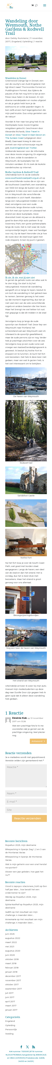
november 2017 (13, 980)
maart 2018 (10, 963)
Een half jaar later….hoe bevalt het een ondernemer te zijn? (26, 889)
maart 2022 (11, 942)
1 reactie (38, 41)
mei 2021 (9, 946)
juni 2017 (9, 997)
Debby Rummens (19, 38)
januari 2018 (11, 972)
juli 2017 (9, 993)
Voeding (9, 1034)
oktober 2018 (12, 959)
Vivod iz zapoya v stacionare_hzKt (22, 886)
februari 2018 (11, 967)
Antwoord (37, 741)
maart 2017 (10, 1005)
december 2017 (13, 976)
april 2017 (10, 1001)
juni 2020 (10, 955)
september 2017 (13, 989)
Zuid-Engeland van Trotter (23, 148)
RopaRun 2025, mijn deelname (20, 845)
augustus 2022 (12, 938)
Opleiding (27, 41)
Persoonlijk (11, 1029)
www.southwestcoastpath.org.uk (22, 178)
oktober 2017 (12, 984)
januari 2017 (11, 1010)
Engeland (16, 41)
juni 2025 (10, 934)
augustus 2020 (12, 951)
